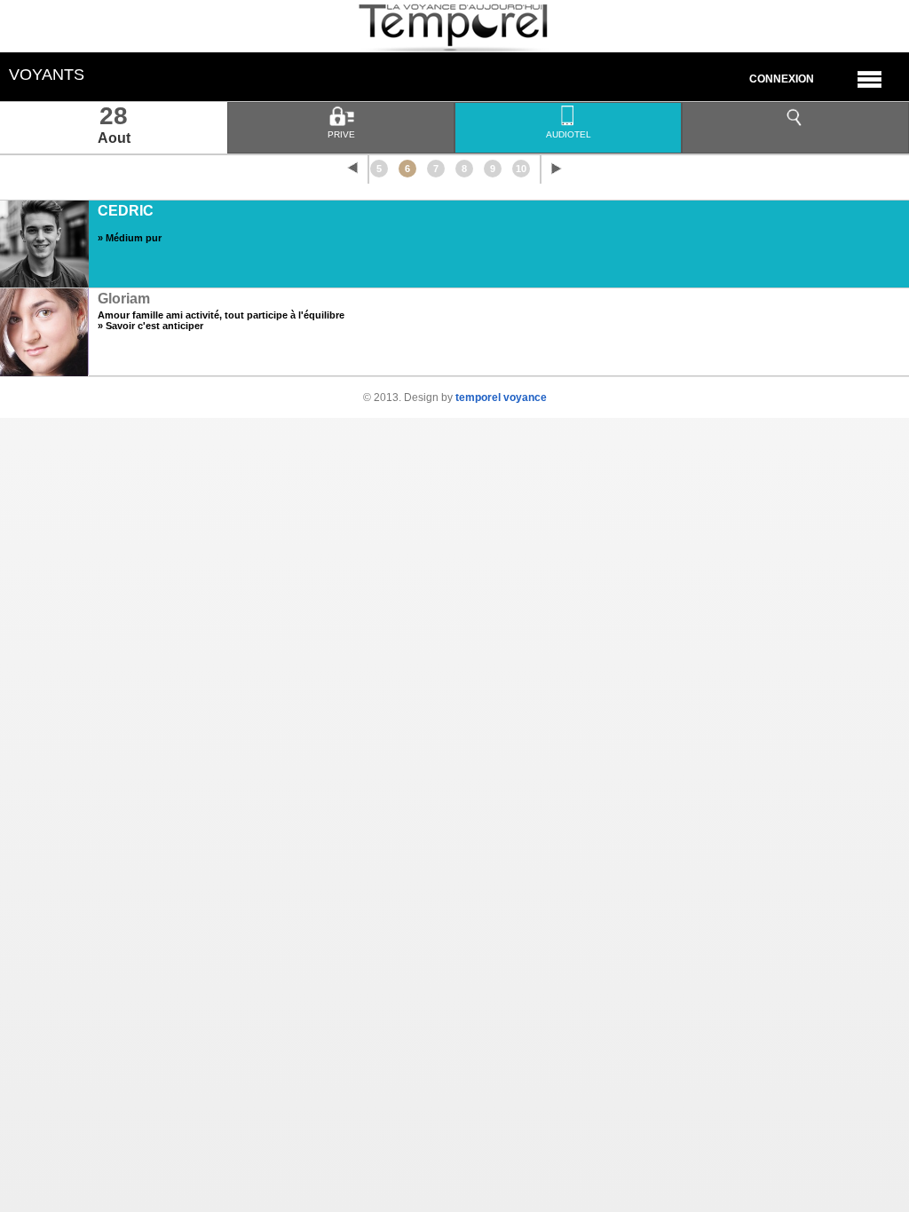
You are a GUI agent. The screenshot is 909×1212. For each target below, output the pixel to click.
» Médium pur (130, 237)
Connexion (781, 79)
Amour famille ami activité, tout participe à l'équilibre (221, 315)
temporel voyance (501, 397)
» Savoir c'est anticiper (150, 325)
